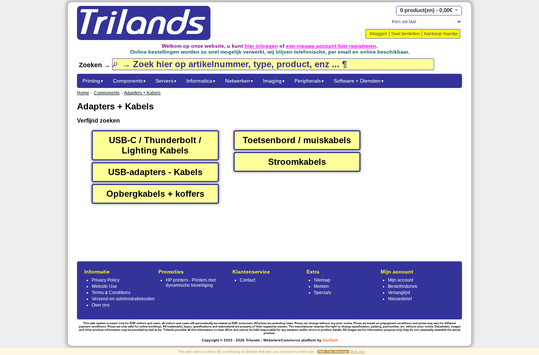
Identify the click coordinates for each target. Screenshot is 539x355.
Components (129, 81)
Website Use (104, 286)
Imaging (274, 81)
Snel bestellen (405, 33)
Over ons (101, 305)
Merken (321, 286)
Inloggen (378, 33)
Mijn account (400, 280)
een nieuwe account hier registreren (331, 46)
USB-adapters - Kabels (155, 172)
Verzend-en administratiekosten (123, 298)
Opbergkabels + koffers (155, 194)
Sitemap (322, 280)
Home (83, 92)
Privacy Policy (106, 280)
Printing (93, 81)
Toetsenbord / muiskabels (297, 140)
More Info (357, 352)
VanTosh (330, 340)
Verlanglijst (399, 292)
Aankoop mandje (441, 33)
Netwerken (239, 81)
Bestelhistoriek (402, 286)
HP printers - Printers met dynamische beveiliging (191, 283)
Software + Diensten (359, 81)
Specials (322, 292)
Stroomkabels (297, 162)
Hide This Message (333, 352)
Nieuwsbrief (400, 298)
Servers (166, 81)
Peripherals (309, 81)
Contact (247, 280)
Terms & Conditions (111, 292)
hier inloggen (261, 46)
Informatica (201, 81)
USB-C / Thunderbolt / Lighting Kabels (155, 145)
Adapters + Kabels (142, 92)
